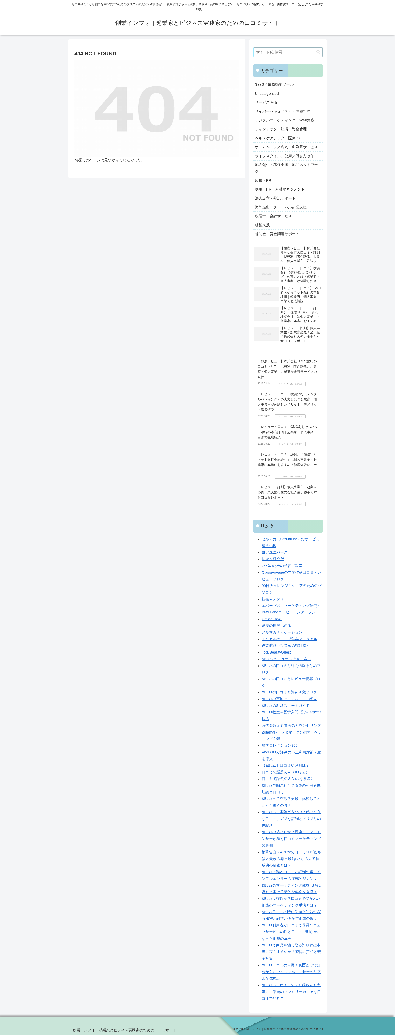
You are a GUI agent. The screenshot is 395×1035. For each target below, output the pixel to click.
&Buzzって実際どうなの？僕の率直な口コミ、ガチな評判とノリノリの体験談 (291, 818)
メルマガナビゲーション (282, 632)
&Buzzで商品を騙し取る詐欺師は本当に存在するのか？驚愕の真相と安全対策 (291, 952)
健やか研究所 (273, 559)
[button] (318, 52)
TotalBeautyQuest (276, 652)
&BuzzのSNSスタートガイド (286, 705)
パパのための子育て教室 (282, 566)
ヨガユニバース (275, 552)
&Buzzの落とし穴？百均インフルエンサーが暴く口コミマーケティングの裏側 (291, 838)
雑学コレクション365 (279, 745)
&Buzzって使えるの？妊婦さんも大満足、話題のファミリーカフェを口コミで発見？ (291, 991)
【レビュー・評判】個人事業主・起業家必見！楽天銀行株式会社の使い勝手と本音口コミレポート (287, 492)
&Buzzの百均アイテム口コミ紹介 (289, 699)
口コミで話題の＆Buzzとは (284, 772)
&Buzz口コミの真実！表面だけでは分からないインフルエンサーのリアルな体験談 (291, 972)
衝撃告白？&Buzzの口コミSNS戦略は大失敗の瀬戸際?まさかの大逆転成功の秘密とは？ (291, 859)
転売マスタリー (275, 599)
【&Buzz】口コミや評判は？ (285, 765)
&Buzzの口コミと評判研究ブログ (289, 692)
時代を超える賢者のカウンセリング (291, 725)
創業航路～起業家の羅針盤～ (286, 645)
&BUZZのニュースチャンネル (286, 659)
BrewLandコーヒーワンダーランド (290, 612)
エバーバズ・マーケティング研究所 (291, 606)
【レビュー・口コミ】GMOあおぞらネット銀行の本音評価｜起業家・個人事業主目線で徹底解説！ (288, 432)
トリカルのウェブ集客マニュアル (289, 639)
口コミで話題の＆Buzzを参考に (288, 779)
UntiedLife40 (272, 619)
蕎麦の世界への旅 (276, 626)
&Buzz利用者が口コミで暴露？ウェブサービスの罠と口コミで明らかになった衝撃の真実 (291, 932)
